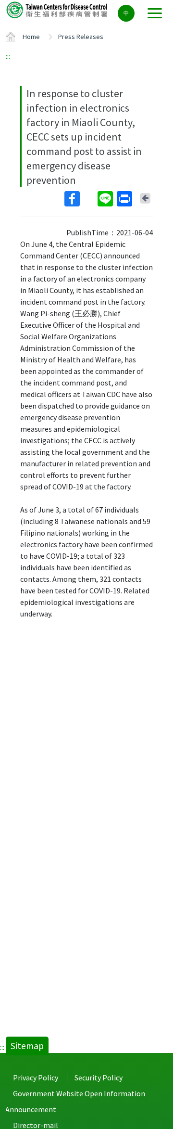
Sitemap (27, 1046)
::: (8, 56)
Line (106, 198)
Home (31, 36)
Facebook (80, 198)
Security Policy (98, 1077)
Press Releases (80, 36)
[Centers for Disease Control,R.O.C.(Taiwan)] (58, 9)
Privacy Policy (35, 1077)
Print (125, 198)
